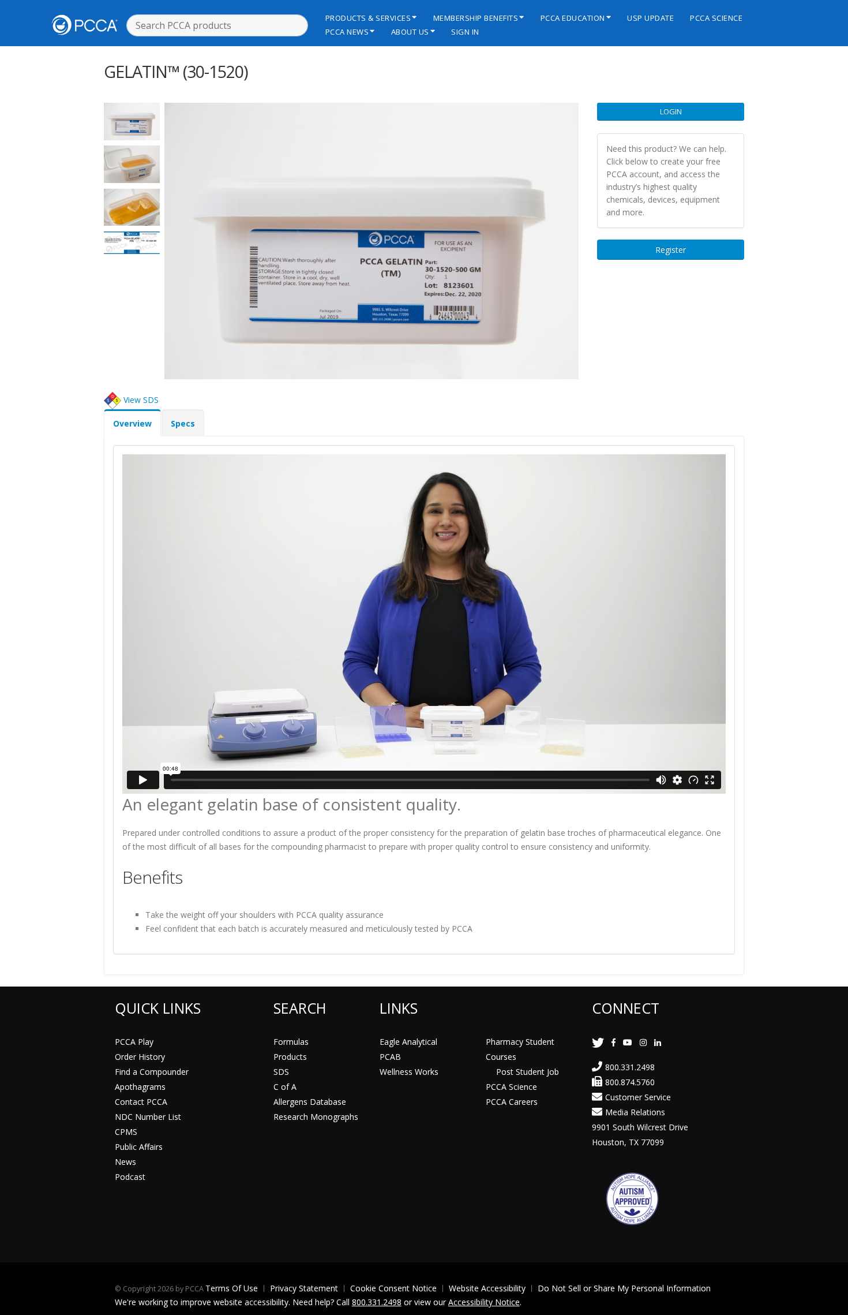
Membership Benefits (476, 18)
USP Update (650, 18)
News (125, 1161)
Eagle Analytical (408, 1041)
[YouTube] (627, 1042)
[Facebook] (613, 1042)
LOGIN (671, 111)
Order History (140, 1056)
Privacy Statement (304, 1288)
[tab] (132, 422)
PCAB (390, 1056)
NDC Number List (148, 1116)
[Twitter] (598, 1042)
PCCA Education (573, 18)
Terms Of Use (231, 1288)
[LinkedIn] (657, 1042)
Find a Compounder (152, 1071)
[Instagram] (643, 1042)
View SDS (141, 399)
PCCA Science (716, 18)
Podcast (130, 1176)
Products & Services (368, 18)
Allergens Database (309, 1101)
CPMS (126, 1131)
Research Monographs (315, 1116)
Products (290, 1056)
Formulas (291, 1041)
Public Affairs (139, 1146)
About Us (410, 32)
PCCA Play (134, 1041)
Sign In (465, 32)
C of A (285, 1086)
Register (670, 249)
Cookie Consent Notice (393, 1288)
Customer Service (638, 1097)
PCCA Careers (512, 1101)
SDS (281, 1071)
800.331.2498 (630, 1067)
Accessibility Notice (484, 1302)
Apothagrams (140, 1086)
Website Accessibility (487, 1288)
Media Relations (635, 1112)
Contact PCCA (141, 1101)
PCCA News (347, 32)
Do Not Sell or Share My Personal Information (624, 1288)
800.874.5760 (630, 1082)
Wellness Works (409, 1071)
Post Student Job (527, 1071)
